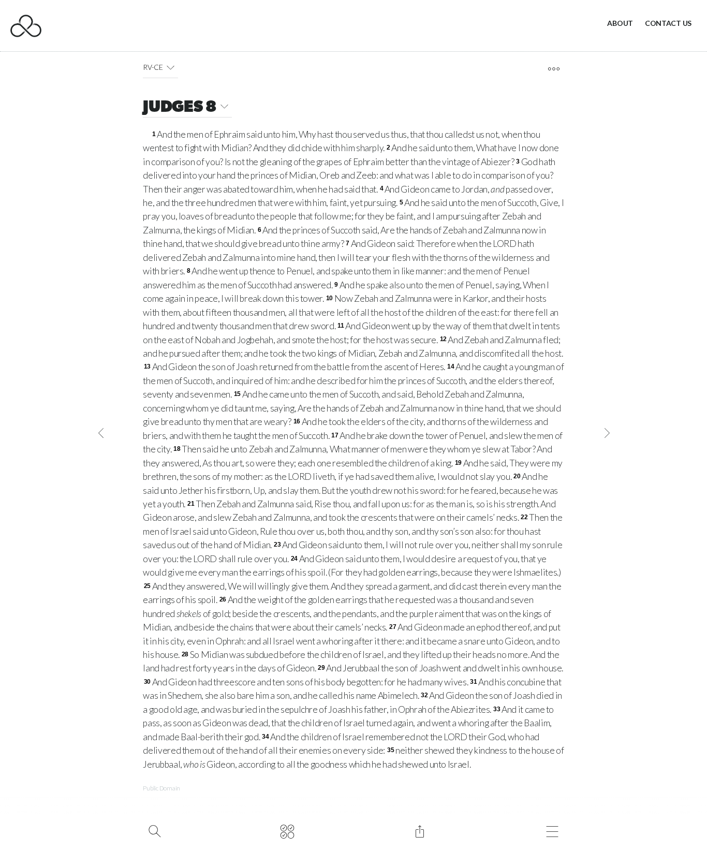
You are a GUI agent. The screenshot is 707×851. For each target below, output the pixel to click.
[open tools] (553, 69)
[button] (170, 67)
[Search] (154, 830)
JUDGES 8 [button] (179, 107)
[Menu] (552, 830)
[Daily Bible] (287, 830)
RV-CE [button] (153, 67)
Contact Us (668, 23)
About (620, 23)
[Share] (419, 830)
